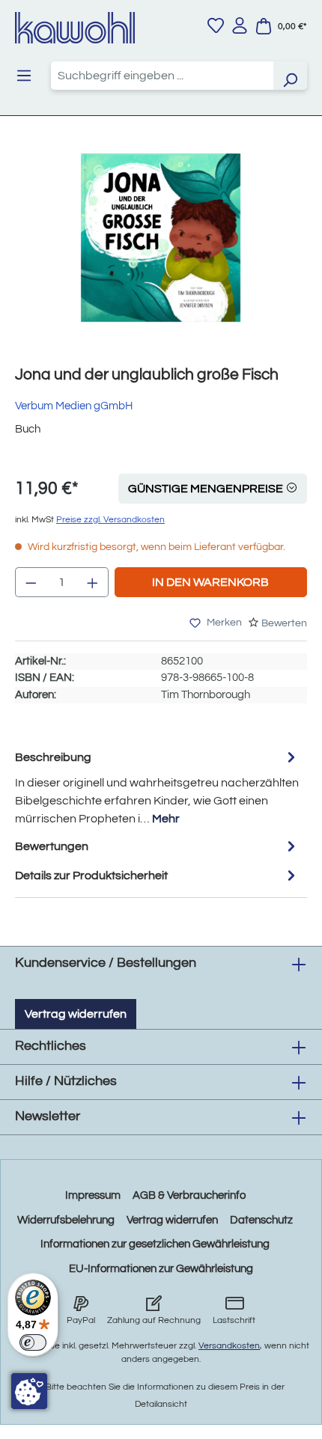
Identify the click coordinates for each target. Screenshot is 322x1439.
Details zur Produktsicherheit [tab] (91, 876)
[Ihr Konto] (240, 25)
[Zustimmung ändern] (29, 1391)
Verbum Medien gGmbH (74, 406)
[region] (161, 252)
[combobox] (162, 75)
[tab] (157, 786)
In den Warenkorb (210, 582)
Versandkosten (229, 1346)
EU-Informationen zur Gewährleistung (161, 1268)
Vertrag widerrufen (76, 1014)
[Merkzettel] (216, 25)
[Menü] (24, 75)
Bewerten (284, 623)
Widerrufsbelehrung (66, 1220)
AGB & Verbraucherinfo (189, 1195)
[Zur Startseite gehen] (75, 27)
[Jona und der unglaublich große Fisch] (160, 237)
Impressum (93, 1195)
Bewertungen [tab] (51, 846)
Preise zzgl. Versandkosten (110, 520)
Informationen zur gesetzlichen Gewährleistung (155, 1244)
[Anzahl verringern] (30, 582)
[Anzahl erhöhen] (93, 582)
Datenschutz (261, 1220)
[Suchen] (290, 75)
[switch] (32, 1342)
